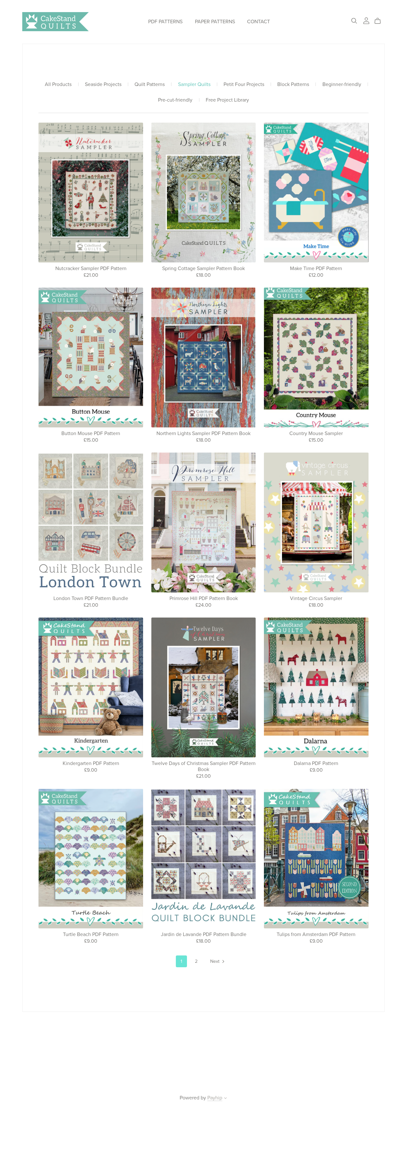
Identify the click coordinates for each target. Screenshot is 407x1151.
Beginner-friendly (341, 85)
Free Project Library (227, 100)
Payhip (214, 1098)
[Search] (354, 21)
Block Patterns (293, 85)
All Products (58, 85)
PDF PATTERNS (165, 21)
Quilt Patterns (150, 85)
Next (215, 961)
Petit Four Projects (244, 85)
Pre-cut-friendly (175, 100)
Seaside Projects (103, 85)
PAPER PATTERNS (215, 21)
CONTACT (258, 21)
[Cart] (380, 21)
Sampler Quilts (194, 85)
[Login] (366, 20)
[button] (225, 1099)
